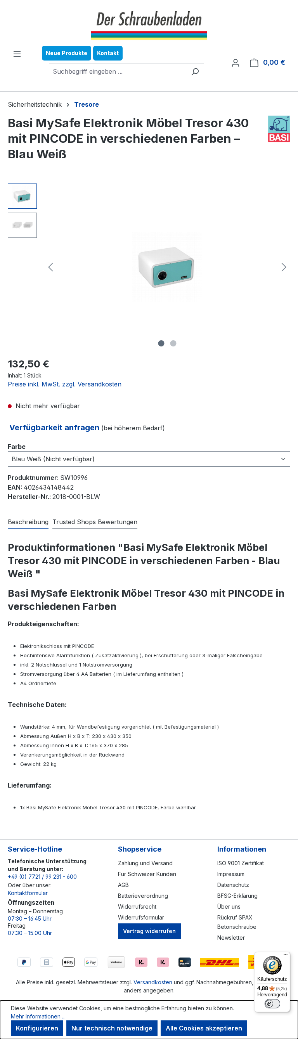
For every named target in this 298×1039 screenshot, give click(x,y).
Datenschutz (233, 884)
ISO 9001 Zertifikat (240, 863)
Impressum (230, 874)
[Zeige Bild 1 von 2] (161, 343)
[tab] (28, 522)
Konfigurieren (37, 1028)
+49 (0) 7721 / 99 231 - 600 (42, 876)
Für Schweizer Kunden (147, 874)
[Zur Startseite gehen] (149, 24)
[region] (149, 267)
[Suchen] (195, 71)
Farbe (17, 446)
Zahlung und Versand (145, 863)
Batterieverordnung (143, 895)
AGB (123, 884)
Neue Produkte (66, 53)
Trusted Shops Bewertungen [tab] (94, 522)
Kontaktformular (28, 893)
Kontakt (108, 53)
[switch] (272, 1003)
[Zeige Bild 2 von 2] (173, 343)
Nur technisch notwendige (111, 1028)
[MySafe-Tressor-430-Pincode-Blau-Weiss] (167, 267)
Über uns (229, 906)
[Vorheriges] (50, 267)
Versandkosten (152, 982)
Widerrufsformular (141, 917)
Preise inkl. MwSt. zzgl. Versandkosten (64, 384)
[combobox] (117, 71)
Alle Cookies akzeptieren (204, 1028)
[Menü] (17, 53)
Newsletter (231, 937)
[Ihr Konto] (235, 62)
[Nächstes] (284, 267)
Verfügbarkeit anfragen (55, 427)
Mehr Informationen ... (38, 1016)
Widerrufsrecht (137, 906)
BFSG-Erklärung (237, 895)
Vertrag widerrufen (149, 931)
